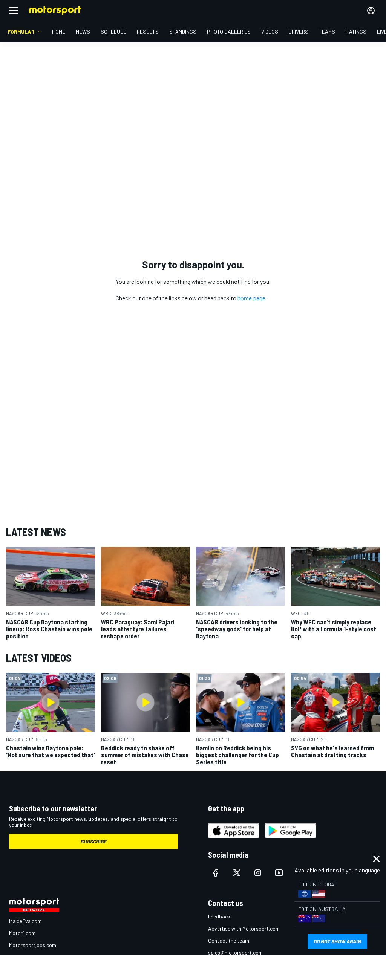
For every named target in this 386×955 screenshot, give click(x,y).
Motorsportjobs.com (32, 945)
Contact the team (228, 940)
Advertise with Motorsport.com (244, 928)
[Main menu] (14, 11)
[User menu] (370, 10)
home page (251, 297)
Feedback (219, 916)
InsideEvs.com (25, 921)
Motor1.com (22, 933)
